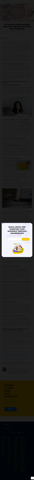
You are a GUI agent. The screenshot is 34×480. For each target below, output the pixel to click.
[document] (17, 240)
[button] (2, 223)
